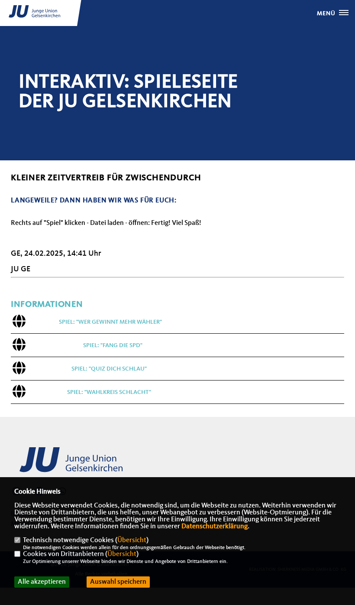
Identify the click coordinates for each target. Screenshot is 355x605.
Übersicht (131, 540)
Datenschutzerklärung (214, 526)
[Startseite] (77, 464)
